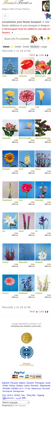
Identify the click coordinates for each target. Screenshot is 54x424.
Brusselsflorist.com (33, 324)
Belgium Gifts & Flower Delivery (16, 9)
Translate (21, 405)
